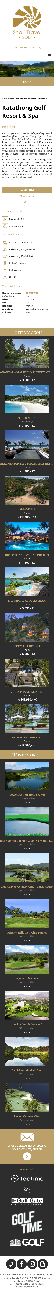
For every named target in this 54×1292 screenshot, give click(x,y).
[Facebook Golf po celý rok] (22, 1268)
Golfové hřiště (20, 99)
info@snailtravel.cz (30, 1286)
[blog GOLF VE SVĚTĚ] (43, 1268)
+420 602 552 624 (22, 1284)
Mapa (27, 202)
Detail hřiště (27, 190)
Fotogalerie (27, 196)
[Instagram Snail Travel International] (32, 1268)
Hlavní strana (7, 99)
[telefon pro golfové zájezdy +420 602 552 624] (11, 1268)
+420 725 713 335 (37, 1284)
